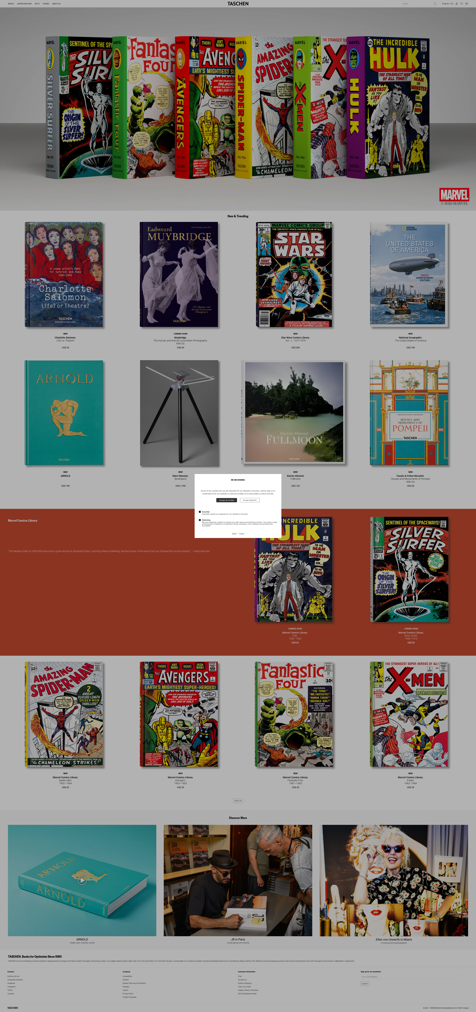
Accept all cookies (226, 500)
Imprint (234, 533)
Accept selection (250, 500)
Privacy (241, 533)
